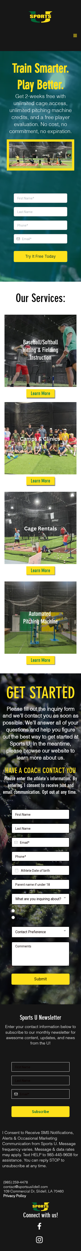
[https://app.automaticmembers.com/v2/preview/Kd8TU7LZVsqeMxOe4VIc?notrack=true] (40, 17)
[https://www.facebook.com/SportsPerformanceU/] (39, 1226)
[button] (74, 35)
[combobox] (40, 899)
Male (20, 911)
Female (22, 918)
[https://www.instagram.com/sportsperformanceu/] (39, 1239)
